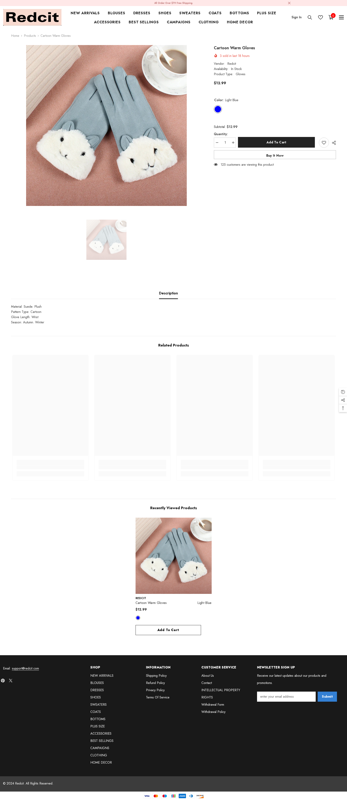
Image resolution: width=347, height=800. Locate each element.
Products (30, 35)
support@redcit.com (25, 668)
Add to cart (277, 142)
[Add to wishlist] (324, 143)
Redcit (231, 63)
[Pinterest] (2, 680)
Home (15, 35)
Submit (327, 696)
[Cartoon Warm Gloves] (174, 556)
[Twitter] (10, 680)
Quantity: (221, 134)
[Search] (309, 17)
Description (168, 293)
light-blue (138, 618)
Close (289, 3)
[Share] (332, 143)
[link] (50, 467)
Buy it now (275, 155)
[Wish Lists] (320, 17)
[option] (106, 125)
